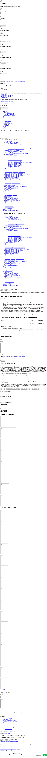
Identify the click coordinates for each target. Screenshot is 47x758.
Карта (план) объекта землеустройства (13, 179)
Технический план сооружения (14, 157)
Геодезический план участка (11, 199)
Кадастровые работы (9, 114)
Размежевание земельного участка (15, 151)
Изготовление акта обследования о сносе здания (18, 153)
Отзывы (4, 126)
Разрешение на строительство (9, 185)
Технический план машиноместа (15, 160)
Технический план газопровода (14, 161)
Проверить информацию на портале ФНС (9, 741)
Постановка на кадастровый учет (12, 176)
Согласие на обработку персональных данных (10, 749)
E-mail (1, 15)
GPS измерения (8, 208)
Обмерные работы (7, 209)
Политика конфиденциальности (7, 746)
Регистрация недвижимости (9, 194)
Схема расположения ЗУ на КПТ (15, 144)
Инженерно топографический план (12, 200)
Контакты (5, 128)
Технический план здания (13, 156)
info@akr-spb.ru (10, 101)
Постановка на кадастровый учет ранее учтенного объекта (17, 174)
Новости (7, 125)
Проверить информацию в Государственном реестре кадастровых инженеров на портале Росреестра (21, 742)
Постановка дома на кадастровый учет (13, 169)
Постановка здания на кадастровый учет (13, 171)
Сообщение (2, 92)
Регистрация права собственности (10, 721)
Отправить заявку (4, 94)
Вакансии (7, 122)
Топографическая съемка (10, 204)
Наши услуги (6, 111)
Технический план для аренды (14, 158)
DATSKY (2, 750)
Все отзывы (2, 689)
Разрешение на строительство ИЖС (12, 188)
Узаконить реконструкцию (10, 187)
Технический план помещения (14, 163)
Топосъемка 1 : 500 (9, 206)
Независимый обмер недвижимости (10, 210)
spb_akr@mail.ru (3, 101)
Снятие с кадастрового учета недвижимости (14, 184)
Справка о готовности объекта (11, 181)
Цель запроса (3, 18)
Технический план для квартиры (15, 164)
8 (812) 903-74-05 (4, 134)
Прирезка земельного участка (11, 178)
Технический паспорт (10, 113)
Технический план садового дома (15, 165)
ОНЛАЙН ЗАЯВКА (4, 138)
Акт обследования (9, 152)
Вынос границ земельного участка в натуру (14, 202)
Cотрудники (8, 121)
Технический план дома (13, 155)
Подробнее (38, 755)
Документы (2, 21)
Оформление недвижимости (11, 195)
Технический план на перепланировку (13, 192)
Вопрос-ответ (8, 119)
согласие (7, 81)
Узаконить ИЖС (8, 189)
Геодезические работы (10, 115)
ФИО (1, 8)
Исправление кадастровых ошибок (15, 146)
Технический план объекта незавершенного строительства (20, 162)
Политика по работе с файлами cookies (8, 747)
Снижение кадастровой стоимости (12, 183)
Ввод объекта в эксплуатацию (11, 190)
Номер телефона (3, 11)
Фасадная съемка (8, 201)
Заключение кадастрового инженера (15, 145)
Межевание (7, 112)
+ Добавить (2, 76)
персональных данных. (20, 81)
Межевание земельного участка (12, 150)
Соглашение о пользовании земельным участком (15, 180)
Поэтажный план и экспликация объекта (14, 168)
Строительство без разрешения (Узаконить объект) (15, 186)
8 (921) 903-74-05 (4, 103)
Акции (4, 127)
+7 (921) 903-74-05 (8, 729)
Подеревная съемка (9, 197)
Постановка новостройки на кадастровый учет (15, 173)
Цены (4, 116)
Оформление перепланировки (9, 191)
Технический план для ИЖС (14, 166)
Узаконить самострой (12, 143)
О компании (5, 118)
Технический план (9, 154)
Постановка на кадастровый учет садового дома (15, 175)
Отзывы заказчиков (7, 722)
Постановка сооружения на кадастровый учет (15, 172)
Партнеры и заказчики (10, 123)
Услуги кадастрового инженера (11, 142)
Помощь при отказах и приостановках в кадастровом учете (20, 148)
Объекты (5, 117)
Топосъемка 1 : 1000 (9, 207)
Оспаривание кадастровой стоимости (16, 149)
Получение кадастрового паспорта (12, 177)
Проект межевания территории (11, 198)
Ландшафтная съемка (9, 203)
